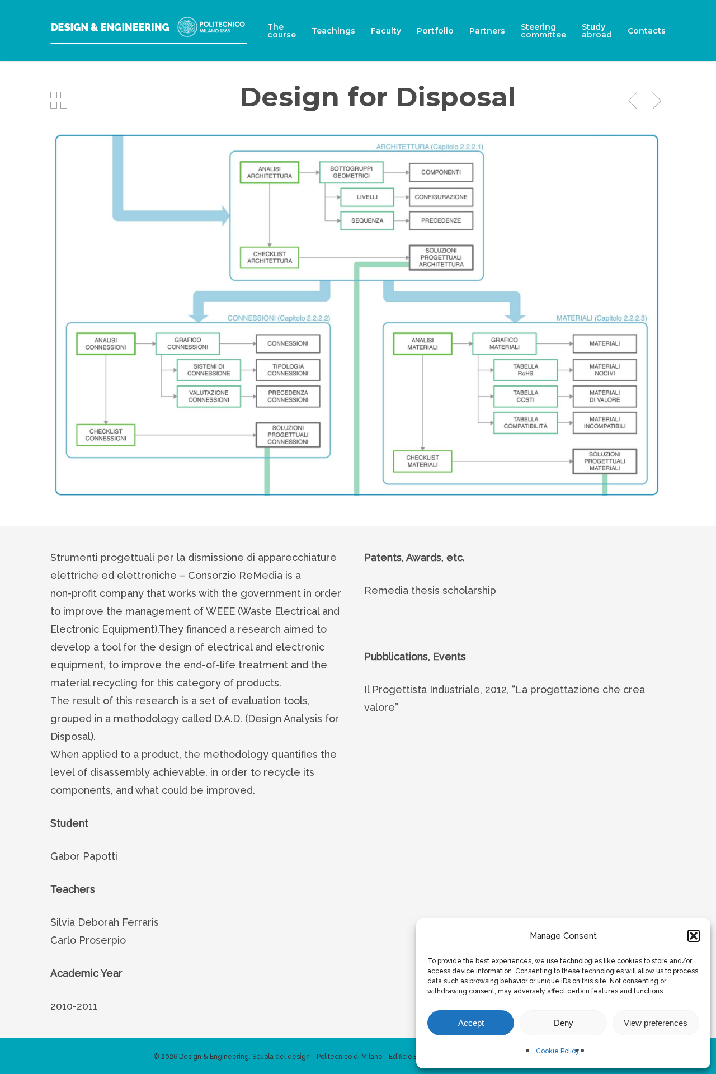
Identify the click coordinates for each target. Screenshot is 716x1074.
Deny (563, 1023)
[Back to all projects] (58, 100)
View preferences (655, 1023)
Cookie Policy (558, 1051)
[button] (693, 935)
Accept (471, 1023)
